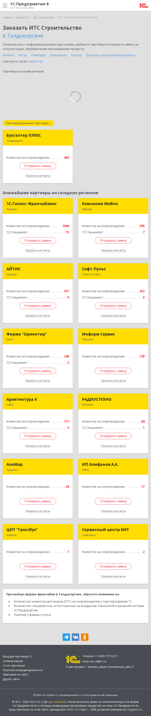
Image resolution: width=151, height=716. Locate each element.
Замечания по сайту (15, 674)
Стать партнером (14, 665)
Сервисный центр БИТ (105, 529)
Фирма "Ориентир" (26, 334)
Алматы (8, 55)
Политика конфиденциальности (23, 670)
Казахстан (35, 61)
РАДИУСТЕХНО (96, 399)
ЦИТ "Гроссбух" (22, 529)
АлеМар (14, 464)
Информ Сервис (98, 334)
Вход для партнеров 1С (17, 656)
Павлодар (38, 55)
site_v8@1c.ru (98, 661)
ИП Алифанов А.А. (100, 464)
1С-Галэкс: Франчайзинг (31, 203)
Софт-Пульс (94, 268)
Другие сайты (11, 679)
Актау (22, 55)
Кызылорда (58, 55)
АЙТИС (13, 268)
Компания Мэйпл (100, 203)
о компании (58, 701)
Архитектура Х (21, 399)
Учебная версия (13, 661)
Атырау (76, 55)
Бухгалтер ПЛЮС (23, 135)
